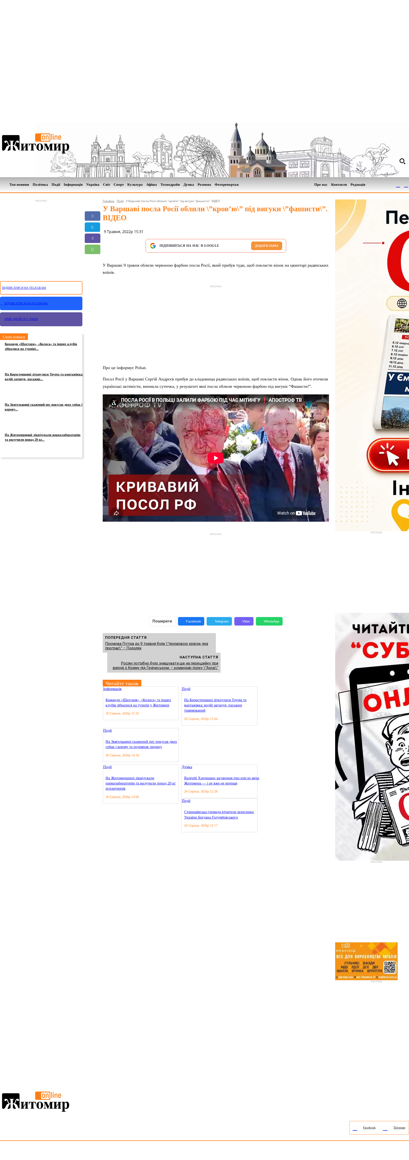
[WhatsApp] (92, 249)
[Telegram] (406, 185)
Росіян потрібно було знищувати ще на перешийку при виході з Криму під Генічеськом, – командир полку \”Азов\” (165, 665)
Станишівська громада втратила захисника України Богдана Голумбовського (219, 814)
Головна (108, 201)
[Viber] (92, 238)
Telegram (222, 621)
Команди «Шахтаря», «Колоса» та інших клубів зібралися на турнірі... (41, 346)
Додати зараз (266, 245)
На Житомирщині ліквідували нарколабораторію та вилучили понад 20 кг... (42, 437)
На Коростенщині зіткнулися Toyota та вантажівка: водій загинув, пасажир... (44, 377)
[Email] (92, 260)
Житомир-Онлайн (38, 1151)
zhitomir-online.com (202, 1151)
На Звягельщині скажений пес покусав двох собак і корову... (43, 407)
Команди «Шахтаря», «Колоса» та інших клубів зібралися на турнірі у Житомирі (138, 702)
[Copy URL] (92, 271)
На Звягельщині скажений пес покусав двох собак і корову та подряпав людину (141, 744)
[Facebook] (398, 185)
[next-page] (264, 689)
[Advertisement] (41, 237)
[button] (402, 161)
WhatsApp (271, 621)
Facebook (193, 621)
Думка (187, 767)
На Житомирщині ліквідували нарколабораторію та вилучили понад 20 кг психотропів (141, 783)
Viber (246, 621)
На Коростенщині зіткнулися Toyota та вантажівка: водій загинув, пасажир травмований (215, 705)
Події (120, 201)
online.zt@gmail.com (261, 1151)
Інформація (112, 689)
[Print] (92, 282)
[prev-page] (260, 689)
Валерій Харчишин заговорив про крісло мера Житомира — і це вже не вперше (221, 780)
